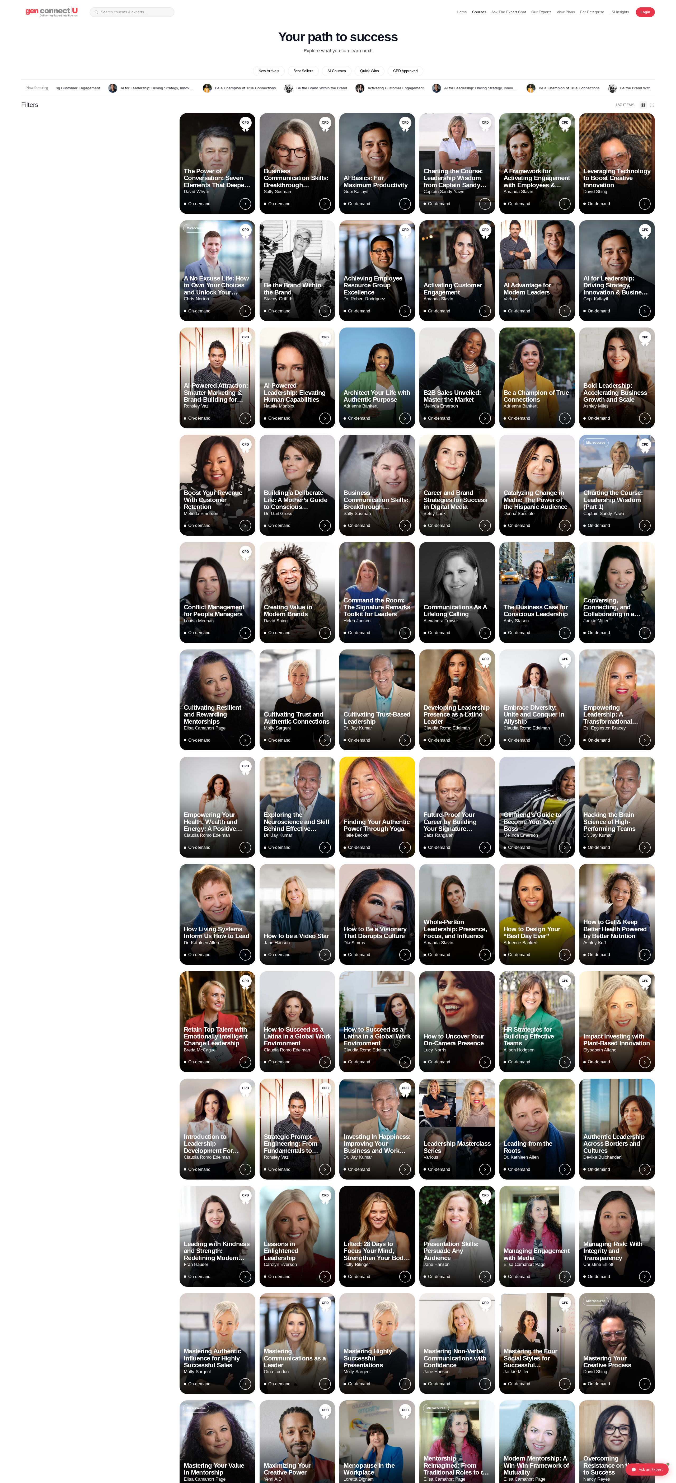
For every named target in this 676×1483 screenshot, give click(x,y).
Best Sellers (303, 71)
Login (645, 12)
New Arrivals (269, 71)
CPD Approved (405, 71)
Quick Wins (369, 71)
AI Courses (336, 71)
